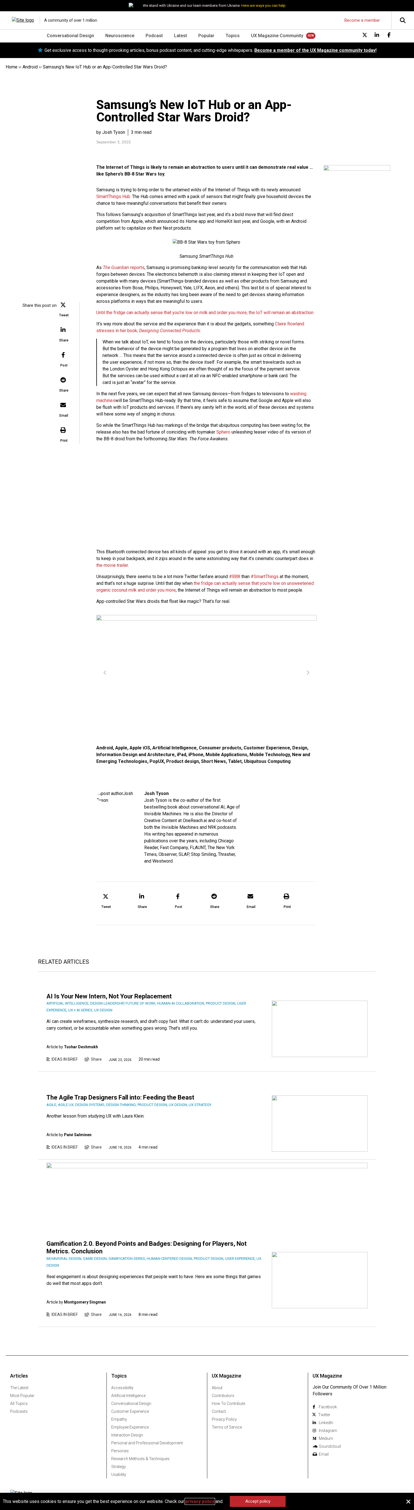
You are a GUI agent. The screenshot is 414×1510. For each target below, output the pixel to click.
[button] (64, 310)
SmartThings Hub (113, 196)
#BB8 (234, 576)
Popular (206, 35)
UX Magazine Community (277, 35)
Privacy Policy (224, 1419)
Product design (182, 761)
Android (30, 67)
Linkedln (326, 1422)
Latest (180, 35)
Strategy (118, 1466)
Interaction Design (127, 1435)
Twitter (324, 1415)
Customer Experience (267, 747)
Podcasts (19, 1411)
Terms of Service (227, 1427)
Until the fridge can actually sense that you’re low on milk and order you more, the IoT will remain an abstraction (204, 312)
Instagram (328, 1430)
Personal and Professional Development (147, 1443)
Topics (233, 35)
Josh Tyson (156, 793)
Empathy (119, 1419)
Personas (120, 1451)
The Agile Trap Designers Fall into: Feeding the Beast (120, 1097)
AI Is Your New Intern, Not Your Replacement (109, 996)
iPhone (195, 754)
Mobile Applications (226, 754)
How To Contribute (228, 1403)
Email (324, 1454)
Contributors (223, 1395)
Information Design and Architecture (135, 754)
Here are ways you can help (263, 5)
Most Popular (22, 1395)
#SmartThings (265, 576)
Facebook (328, 1407)
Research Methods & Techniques (140, 1458)
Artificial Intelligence (174, 747)
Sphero (223, 432)
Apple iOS (140, 747)
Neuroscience (119, 35)
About (217, 1387)
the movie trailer (112, 565)
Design (299, 747)
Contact (219, 1411)
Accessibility (122, 1387)
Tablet (235, 761)
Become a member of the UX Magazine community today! (315, 50)
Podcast (154, 35)
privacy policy (199, 1501)
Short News (213, 761)
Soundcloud (330, 1446)
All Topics (19, 1403)
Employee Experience (130, 1427)
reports (123, 267)
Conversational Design (70, 35)
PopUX (157, 761)
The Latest (19, 1387)
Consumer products (220, 747)
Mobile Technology (270, 754)
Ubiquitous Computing (267, 761)
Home (11, 67)
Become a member (362, 20)
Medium (326, 1438)
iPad (181, 754)
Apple (121, 747)
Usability (118, 1474)
